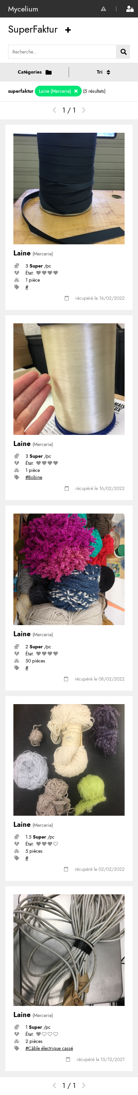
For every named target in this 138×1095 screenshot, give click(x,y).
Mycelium (23, 8)
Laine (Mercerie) (55, 91)
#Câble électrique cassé (49, 1048)
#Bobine (33, 477)
